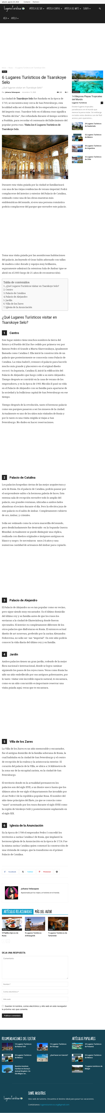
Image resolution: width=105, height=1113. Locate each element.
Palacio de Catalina (16, 293)
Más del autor (43, 911)
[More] (57, 872)
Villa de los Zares (14, 303)
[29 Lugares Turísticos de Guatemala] (77, 126)
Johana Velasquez (12, 92)
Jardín (9, 300)
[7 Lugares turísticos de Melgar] (77, 1069)
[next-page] (8, 941)
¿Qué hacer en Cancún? (59, 1055)
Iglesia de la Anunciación (19, 307)
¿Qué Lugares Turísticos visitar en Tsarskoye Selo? (32, 286)
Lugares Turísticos (79, 103)
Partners (36, 2)
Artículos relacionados (18, 911)
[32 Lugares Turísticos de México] (77, 137)
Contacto (27, 2)
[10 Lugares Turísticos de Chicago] (42, 1047)
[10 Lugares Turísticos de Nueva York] (7, 1047)
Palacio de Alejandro (16, 296)
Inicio (4, 68)
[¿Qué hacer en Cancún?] (42, 1058)
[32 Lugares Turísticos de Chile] (77, 159)
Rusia (11, 68)
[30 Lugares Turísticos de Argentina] (77, 148)
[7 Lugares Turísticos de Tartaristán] (58, 924)
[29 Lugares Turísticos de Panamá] (77, 1046)
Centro (9, 289)
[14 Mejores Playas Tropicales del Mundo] (87, 82)
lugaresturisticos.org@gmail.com (54, 1104)
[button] (100, 8)
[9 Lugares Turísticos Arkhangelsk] (35, 924)
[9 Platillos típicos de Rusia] (12, 924)
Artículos (76, 92)
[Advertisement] (52, 44)
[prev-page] (3, 941)
